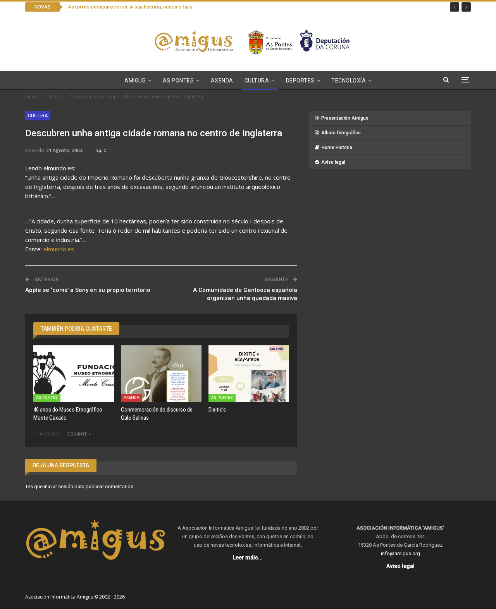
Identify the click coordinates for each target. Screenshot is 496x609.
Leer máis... (248, 557)
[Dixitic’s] (248, 373)
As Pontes (178, 80)
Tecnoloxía (348, 80)
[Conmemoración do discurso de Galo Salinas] (161, 373)
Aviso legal (333, 162)
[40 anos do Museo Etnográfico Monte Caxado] (73, 373)
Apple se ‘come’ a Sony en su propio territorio (87, 289)
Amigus (135, 80)
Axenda (222, 80)
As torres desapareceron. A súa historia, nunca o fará (130, 7)
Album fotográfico (341, 133)
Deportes (300, 80)
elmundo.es (58, 249)
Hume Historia (337, 147)
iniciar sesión (58, 486)
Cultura (257, 80)
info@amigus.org (400, 553)
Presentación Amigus (345, 118)
